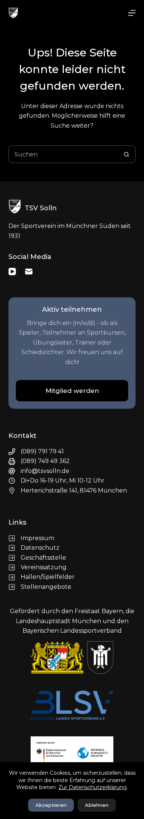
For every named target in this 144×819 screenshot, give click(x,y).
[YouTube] (12, 271)
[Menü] (132, 13)
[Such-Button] (126, 154)
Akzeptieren (50, 805)
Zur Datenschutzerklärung (92, 787)
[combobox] (63, 154)
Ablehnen (97, 805)
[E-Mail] (28, 271)
